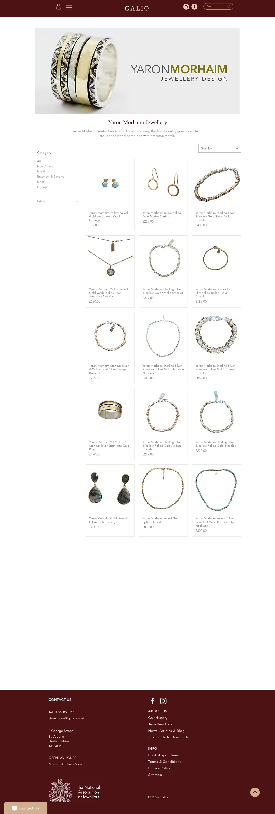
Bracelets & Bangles (50, 176)
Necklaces (44, 171)
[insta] (186, 7)
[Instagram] (163, 701)
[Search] (229, 6)
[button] (58, 6)
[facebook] (194, 7)
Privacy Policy (159, 768)
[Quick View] (110, 183)
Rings (40, 182)
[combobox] (219, 148)
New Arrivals (45, 166)
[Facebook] (152, 701)
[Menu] (69, 7)
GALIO (137, 8)
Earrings (42, 187)
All (39, 161)
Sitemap (155, 775)
